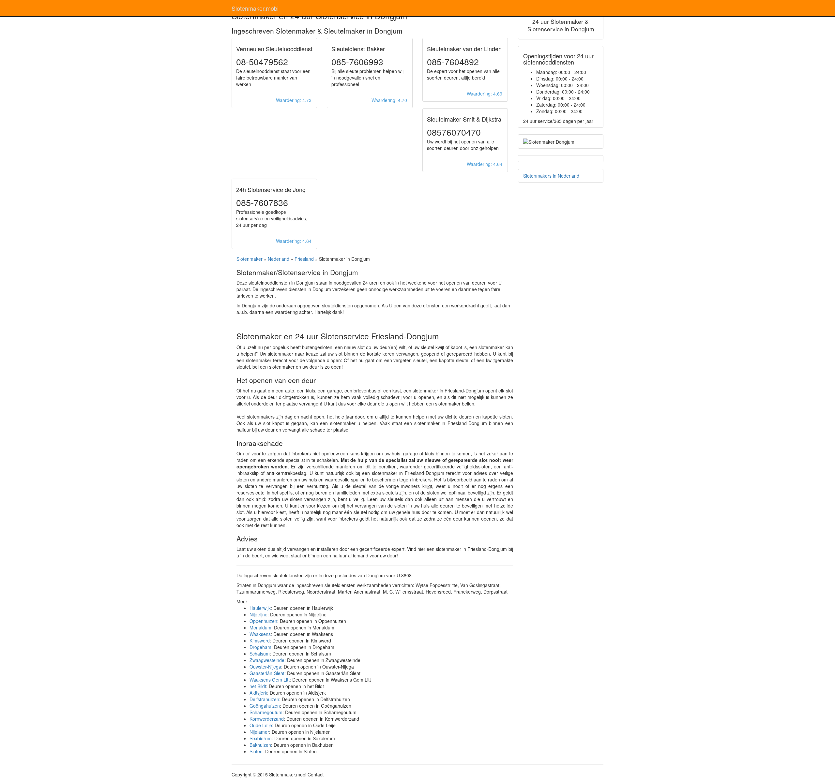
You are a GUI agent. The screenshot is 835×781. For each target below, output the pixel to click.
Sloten (256, 751)
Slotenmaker (249, 259)
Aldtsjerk (258, 692)
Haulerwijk (260, 608)
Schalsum (260, 653)
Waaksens (260, 634)
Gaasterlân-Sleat (267, 673)
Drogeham (260, 647)
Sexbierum (261, 738)
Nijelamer (259, 732)
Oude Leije (261, 725)
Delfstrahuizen (264, 699)
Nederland (278, 259)
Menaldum (260, 627)
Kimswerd (260, 640)
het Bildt (258, 686)
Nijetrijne (258, 614)
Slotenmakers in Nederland (551, 175)
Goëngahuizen (265, 705)
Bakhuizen (260, 745)
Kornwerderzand (267, 718)
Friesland (304, 259)
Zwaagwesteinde (267, 660)
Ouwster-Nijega (265, 666)
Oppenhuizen (263, 621)
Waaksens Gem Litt (270, 679)
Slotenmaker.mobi (255, 8)
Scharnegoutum (266, 712)
